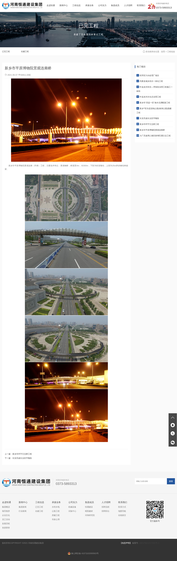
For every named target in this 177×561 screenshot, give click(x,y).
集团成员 (89, 502)
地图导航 (122, 511)
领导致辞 (6, 511)
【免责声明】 (126, 543)
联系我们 (122, 502)
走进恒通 (6, 502)
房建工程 (56, 515)
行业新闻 (22, 511)
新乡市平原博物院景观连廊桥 (152, 130)
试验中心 (72, 511)
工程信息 (171, 51)
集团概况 (6, 507)
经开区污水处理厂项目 (149, 75)
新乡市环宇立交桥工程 (22, 454)
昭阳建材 (89, 511)
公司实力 (72, 502)
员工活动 (6, 519)
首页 (163, 51)
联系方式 (122, 507)
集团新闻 (22, 507)
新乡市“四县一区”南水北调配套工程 (155, 103)
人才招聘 (106, 502)
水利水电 (56, 507)
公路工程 (56, 511)
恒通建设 (89, 507)
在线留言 (122, 515)
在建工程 (25, 51)
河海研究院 (90, 515)
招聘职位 (105, 511)
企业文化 (6, 515)
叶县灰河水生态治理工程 (150, 97)
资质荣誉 (6, 528)
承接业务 (56, 502)
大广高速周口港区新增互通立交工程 (155, 136)
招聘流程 (105, 507)
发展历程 (6, 524)
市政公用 (56, 519)
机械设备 (72, 507)
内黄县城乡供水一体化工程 (151, 81)
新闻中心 (23, 502)
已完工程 (6, 51)
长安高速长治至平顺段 (22, 458)
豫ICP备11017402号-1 (149, 543)
